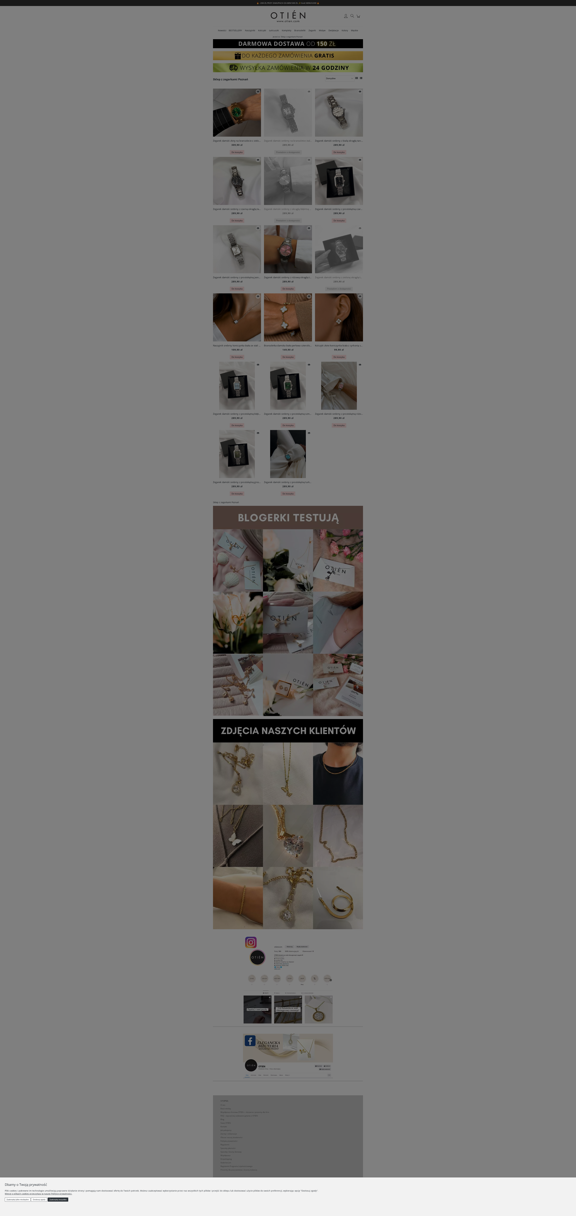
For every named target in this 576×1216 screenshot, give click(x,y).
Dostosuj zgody (39, 1200)
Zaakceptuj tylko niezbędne (17, 1200)
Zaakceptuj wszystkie (58, 1200)
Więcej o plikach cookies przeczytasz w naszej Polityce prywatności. (38, 1193)
